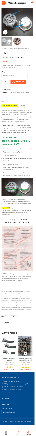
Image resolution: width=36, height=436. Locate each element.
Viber (21, 387)
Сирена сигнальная (8, 126)
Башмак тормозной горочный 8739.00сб (25, 359)
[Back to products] (5, 53)
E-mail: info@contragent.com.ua (12, 392)
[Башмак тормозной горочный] (9, 346)
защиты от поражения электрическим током (17, 160)
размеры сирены (16, 201)
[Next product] (7, 53)
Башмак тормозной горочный (9, 359)
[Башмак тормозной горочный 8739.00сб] (25, 346)
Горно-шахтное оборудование (19, 49)
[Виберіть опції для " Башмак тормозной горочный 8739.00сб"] (25, 353)
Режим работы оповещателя (12, 167)
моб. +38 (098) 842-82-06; (12, 389)
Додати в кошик (18, 82)
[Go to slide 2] (18, 34)
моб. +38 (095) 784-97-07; (11, 387)
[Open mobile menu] (3, 3)
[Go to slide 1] (16, 34)
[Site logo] (17, 3)
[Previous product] (3, 53)
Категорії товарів (7, 409)
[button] (4, 22)
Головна (4, 49)
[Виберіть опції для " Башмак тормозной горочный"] (9, 353)
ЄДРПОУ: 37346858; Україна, (11, 381)
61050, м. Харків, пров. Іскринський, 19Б (16, 384)
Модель (4, 72)
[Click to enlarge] (5, 32)
